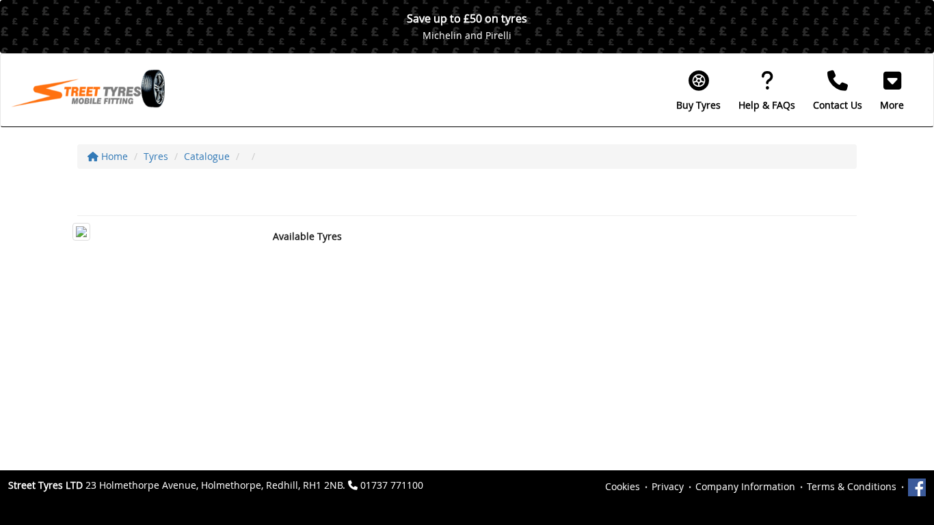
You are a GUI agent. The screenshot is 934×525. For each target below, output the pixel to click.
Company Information (745, 486)
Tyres (156, 156)
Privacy (668, 486)
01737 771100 (391, 485)
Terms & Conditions (851, 486)
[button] (892, 90)
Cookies (622, 486)
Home (113, 156)
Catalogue (207, 156)
